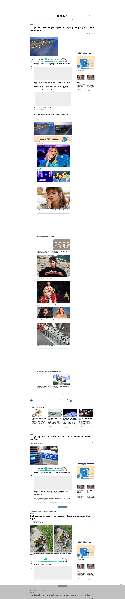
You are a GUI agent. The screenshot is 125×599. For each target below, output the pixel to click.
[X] (89, 16)
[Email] (91, 33)
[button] (92, 33)
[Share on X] (89, 33)
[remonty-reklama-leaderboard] (53, 139)
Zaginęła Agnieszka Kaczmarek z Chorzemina (90, 81)
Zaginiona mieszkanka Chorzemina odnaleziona (80, 81)
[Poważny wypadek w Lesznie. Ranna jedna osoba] (55, 413)
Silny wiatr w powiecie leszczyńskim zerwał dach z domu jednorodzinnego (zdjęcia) (70, 419)
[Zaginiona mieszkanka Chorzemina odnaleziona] (81, 77)
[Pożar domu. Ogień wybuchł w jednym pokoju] (86, 413)
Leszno (32, 24)
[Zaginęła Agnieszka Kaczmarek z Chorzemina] (91, 77)
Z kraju (32, 513)
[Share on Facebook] (31, 61)
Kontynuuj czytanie (63, 506)
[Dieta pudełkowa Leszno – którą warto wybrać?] (39, 413)
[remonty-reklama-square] (86, 59)
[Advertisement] (29, 7)
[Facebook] (87, 16)
